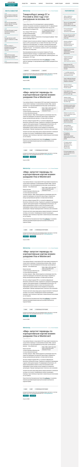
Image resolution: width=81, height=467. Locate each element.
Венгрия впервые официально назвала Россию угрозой (68, 86)
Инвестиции (59, 3)
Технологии (49, 3)
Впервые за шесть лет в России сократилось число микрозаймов (70, 114)
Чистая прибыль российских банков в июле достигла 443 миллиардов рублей (68, 127)
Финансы (33, 3)
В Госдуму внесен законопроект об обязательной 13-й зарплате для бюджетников (68, 145)
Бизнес (41, 3)
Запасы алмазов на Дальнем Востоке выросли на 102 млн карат (69, 18)
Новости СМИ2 (26, 80)
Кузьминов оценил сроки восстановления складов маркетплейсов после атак (69, 107)
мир (31, 150)
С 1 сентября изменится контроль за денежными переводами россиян (69, 74)
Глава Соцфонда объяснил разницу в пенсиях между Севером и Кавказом (69, 80)
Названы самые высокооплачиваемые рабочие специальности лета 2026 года (69, 99)
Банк (25, 150)
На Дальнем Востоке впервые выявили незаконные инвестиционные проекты (69, 59)
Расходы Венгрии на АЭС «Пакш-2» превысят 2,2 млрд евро (69, 36)
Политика (75, 3)
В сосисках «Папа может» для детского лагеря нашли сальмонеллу (69, 121)
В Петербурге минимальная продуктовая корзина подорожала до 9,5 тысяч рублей (69, 136)
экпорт (44, 70)
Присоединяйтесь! (48, 74)
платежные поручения (42, 150)
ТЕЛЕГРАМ (32, 77)
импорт (26, 70)
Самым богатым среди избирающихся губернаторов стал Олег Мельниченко (69, 51)
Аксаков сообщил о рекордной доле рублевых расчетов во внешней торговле (69, 43)
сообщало (47, 59)
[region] (11, 39)
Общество (25, 3)
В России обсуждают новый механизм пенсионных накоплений (69, 30)
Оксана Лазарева (54, 10)
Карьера (67, 3)
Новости (26, 77)
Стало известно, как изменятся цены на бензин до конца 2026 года (70, 93)
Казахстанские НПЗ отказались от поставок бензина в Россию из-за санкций (69, 66)
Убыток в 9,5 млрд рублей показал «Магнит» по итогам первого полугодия (70, 24)
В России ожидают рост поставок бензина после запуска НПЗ (69, 153)
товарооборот (35, 70)
